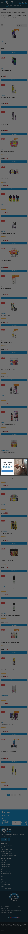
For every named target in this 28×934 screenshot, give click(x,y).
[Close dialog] (26, 460)
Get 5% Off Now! (7, 471)
